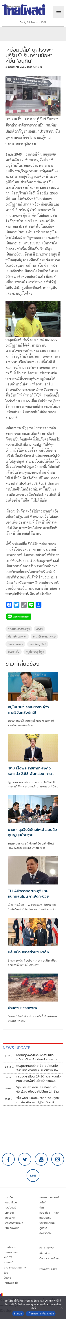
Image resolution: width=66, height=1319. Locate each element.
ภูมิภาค (43, 1228)
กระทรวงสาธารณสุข (19, 628)
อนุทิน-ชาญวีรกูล (35, 651)
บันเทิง (7, 1278)
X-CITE (8, 1257)
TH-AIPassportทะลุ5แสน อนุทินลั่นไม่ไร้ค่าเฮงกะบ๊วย (28, 893)
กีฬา (41, 1208)
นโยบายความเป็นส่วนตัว (40, 1313)
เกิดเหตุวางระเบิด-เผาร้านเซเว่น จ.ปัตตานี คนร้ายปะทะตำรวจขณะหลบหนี (36, 1057)
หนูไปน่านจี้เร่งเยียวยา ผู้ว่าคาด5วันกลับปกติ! (28, 709)
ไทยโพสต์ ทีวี (11, 1283)
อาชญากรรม (11, 1252)
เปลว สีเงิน (11, 1203)
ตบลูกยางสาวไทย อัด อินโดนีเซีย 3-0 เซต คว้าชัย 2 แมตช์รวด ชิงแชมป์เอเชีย (37, 1068)
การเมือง (9, 1197)
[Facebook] (8, 1159)
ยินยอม (18, 1313)
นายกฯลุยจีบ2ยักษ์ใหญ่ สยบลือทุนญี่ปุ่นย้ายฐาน (32, 832)
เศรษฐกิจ (10, 1218)
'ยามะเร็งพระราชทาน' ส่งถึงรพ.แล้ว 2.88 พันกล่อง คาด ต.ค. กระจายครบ (30, 773)
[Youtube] (41, 1159)
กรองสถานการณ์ (49, 1197)
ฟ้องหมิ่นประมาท (17, 636)
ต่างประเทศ (10, 1247)
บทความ (9, 1213)
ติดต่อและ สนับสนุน (50, 1258)
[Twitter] (25, 1159)
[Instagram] (58, 1159)
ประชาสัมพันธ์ (47, 1223)
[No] (61, 1307)
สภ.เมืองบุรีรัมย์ (38, 644)
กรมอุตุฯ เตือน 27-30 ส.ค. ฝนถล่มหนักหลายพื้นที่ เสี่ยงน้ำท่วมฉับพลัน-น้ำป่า (38, 1078)
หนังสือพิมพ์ (12, 1228)
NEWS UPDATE (16, 1048)
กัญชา (39, 628)
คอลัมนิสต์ (10, 1208)
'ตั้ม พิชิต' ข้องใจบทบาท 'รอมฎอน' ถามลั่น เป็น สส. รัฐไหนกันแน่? (38, 1100)
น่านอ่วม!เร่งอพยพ (22, 1008)
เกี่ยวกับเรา (45, 1253)
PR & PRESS (46, 1248)
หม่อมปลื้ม (13, 651)
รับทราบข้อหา (15, 644)
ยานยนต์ (8, 1262)
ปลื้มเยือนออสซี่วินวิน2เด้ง (28, 952)
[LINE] (33, 1176)
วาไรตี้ (42, 1203)
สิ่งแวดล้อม (45, 1233)
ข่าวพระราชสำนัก (14, 1223)
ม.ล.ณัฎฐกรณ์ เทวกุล (44, 636)
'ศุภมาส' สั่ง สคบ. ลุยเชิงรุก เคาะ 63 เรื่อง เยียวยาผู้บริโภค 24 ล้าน (37, 1089)
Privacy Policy (48, 1269)
